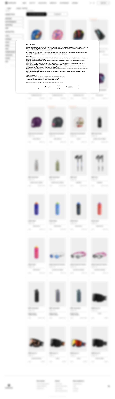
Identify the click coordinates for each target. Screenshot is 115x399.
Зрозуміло (48, 86)
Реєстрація (69, 86)
